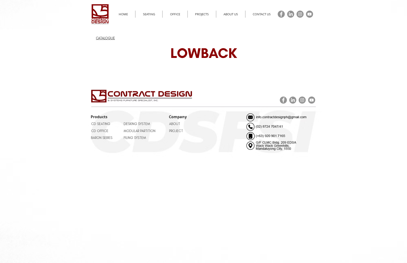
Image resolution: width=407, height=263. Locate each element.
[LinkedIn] (290, 14)
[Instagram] (300, 14)
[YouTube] (309, 14)
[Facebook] (281, 14)
